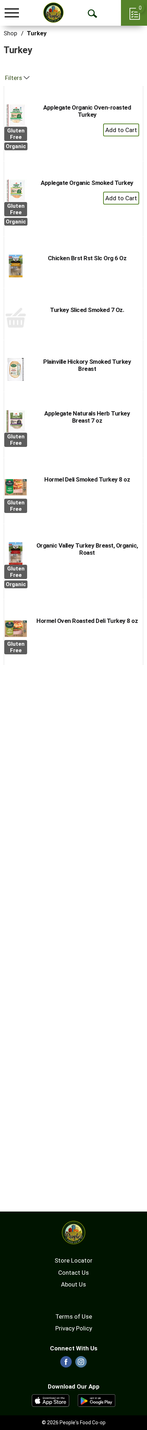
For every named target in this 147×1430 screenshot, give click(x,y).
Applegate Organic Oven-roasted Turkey (87, 111)
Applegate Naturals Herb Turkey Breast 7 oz (87, 417)
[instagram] (81, 1364)
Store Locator (73, 1260)
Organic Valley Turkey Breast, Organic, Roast (87, 549)
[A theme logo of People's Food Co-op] (53, 12)
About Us (73, 1284)
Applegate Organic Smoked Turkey (87, 182)
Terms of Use (73, 1316)
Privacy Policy (73, 1328)
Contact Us (73, 1272)
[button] (121, 130)
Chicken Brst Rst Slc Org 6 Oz (87, 258)
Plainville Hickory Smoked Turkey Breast (87, 365)
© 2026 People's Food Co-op (74, 1422)
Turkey (37, 33)
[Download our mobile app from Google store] (96, 1400)
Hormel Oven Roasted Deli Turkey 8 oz (87, 620)
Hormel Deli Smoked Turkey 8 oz (87, 479)
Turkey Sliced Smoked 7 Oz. (87, 309)
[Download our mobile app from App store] (50, 1400)
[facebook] (66, 1364)
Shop (10, 33)
